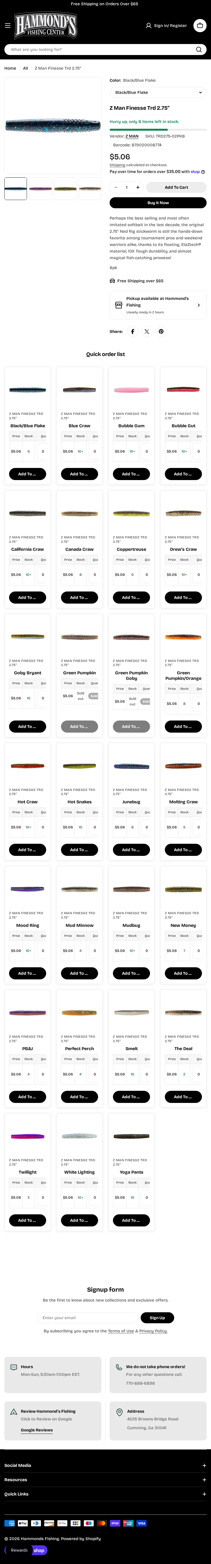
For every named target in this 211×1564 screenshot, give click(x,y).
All (25, 68)
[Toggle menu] (7, 25)
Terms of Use (121, 1331)
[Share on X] (146, 331)
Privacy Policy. (153, 1331)
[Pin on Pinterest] (161, 331)
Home (10, 68)
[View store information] (198, 305)
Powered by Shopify (81, 1538)
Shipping (117, 165)
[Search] (199, 49)
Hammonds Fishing (40, 1538)
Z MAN (132, 136)
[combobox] (105, 49)
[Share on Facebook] (132, 331)
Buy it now (158, 202)
